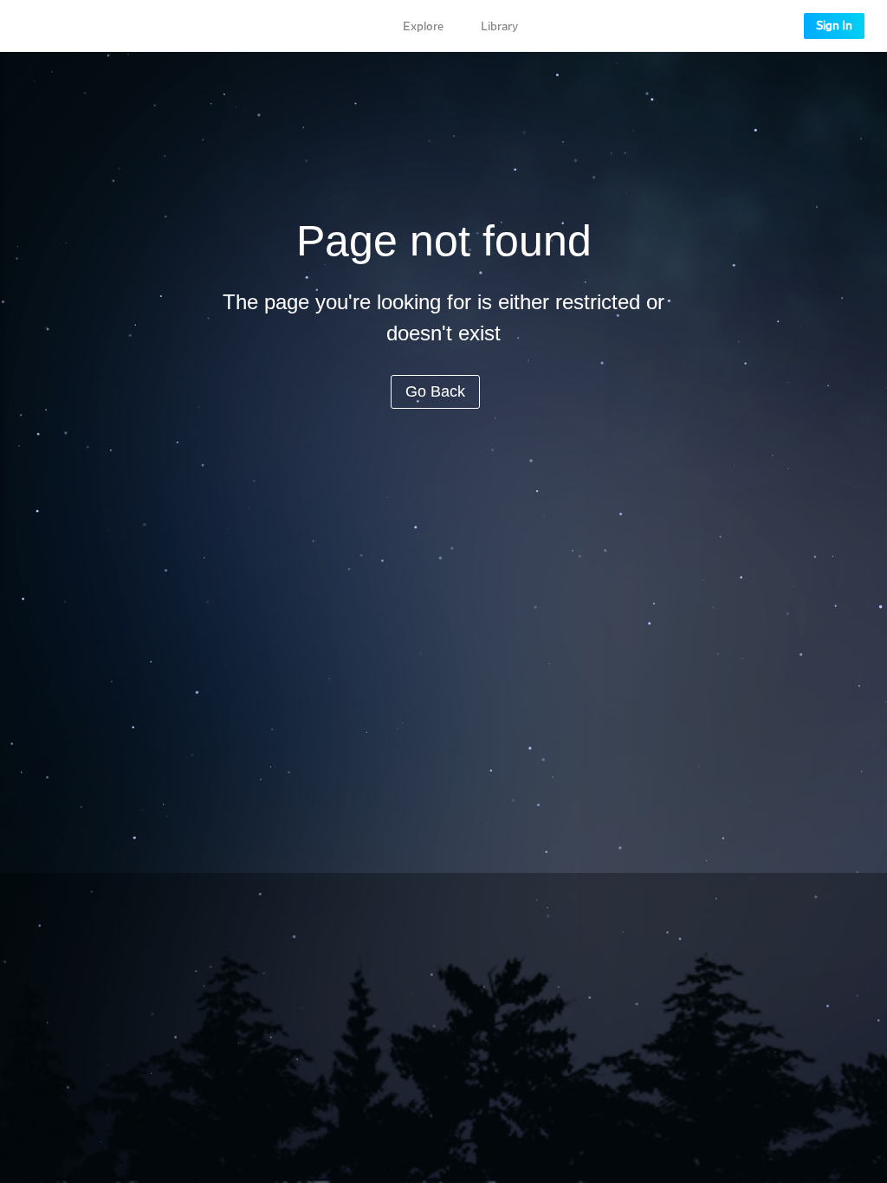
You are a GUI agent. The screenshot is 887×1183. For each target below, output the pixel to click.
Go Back (435, 391)
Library (499, 27)
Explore (423, 27)
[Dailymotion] (69, 26)
